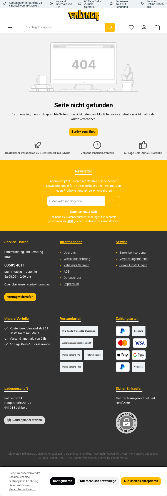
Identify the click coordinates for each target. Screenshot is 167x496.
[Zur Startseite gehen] (83, 15)
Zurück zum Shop (83, 131)
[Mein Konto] (144, 27)
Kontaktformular (38, 284)
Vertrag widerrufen (20, 297)
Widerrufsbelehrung (77, 259)
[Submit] (112, 201)
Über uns (70, 253)
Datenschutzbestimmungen (83, 217)
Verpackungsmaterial (133, 259)
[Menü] (9, 27)
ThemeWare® (119, 457)
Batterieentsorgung (132, 253)
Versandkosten (73, 453)
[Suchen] (110, 27)
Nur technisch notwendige (98, 481)
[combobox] (64, 27)
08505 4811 (14, 265)
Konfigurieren (62, 481)
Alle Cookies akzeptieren (141, 481)
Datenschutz (72, 278)
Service (121, 242)
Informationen (71, 242)
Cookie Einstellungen (133, 265)
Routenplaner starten (27, 420)
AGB (70, 221)
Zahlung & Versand (76, 265)
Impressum (71, 284)
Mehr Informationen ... (22, 489)
